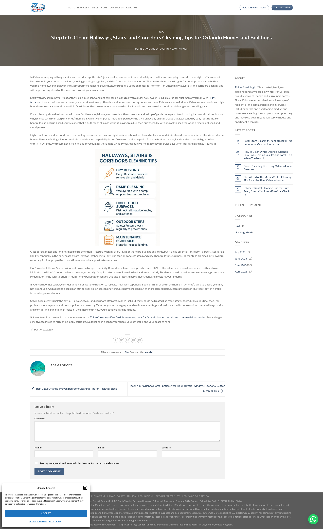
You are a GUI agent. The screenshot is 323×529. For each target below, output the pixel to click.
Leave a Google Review (195, 496)
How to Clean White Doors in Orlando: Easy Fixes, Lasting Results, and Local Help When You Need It (268, 155)
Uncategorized (243, 232)
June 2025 (241, 258)
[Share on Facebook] (115, 340)
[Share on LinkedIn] (139, 340)
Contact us (117, 7)
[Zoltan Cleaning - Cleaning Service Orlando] (46, 7)
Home (71, 7)
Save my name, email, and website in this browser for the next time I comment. (80, 463)
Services (82, 7)
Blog (161, 31)
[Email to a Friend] (127, 340)
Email (101, 447)
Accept (46, 513)
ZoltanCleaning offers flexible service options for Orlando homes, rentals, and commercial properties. (148, 317)
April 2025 (241, 271)
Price (95, 7)
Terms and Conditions (140, 496)
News (104, 7)
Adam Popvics (179, 48)
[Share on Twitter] (121, 340)
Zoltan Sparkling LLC (247, 87)
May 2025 (241, 265)
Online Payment (96, 496)
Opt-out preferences (38, 521)
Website (166, 447)
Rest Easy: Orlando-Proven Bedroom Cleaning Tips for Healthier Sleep (76, 388)
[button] (85, 488)
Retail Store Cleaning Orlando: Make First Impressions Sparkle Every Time (268, 142)
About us (131, 7)
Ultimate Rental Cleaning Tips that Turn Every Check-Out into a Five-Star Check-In (267, 191)
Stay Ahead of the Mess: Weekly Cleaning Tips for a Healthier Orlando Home (267, 178)
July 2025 (240, 251)
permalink (149, 352)
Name (38, 447)
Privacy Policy (55, 521)
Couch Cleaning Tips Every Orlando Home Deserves (268, 167)
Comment (40, 418)
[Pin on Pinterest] (133, 340)
